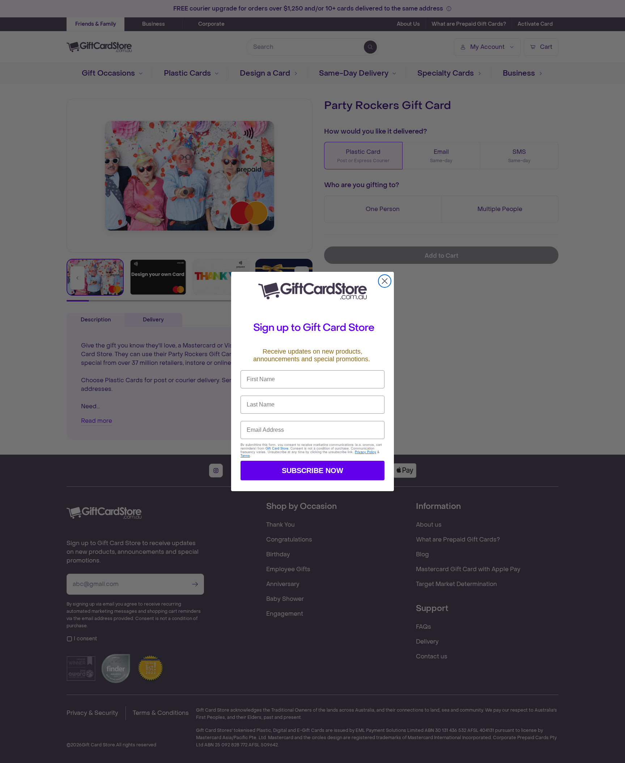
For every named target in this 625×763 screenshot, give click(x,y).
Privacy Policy (365, 452)
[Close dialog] (384, 281)
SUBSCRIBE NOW (312, 471)
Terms (245, 455)
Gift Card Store (276, 448)
